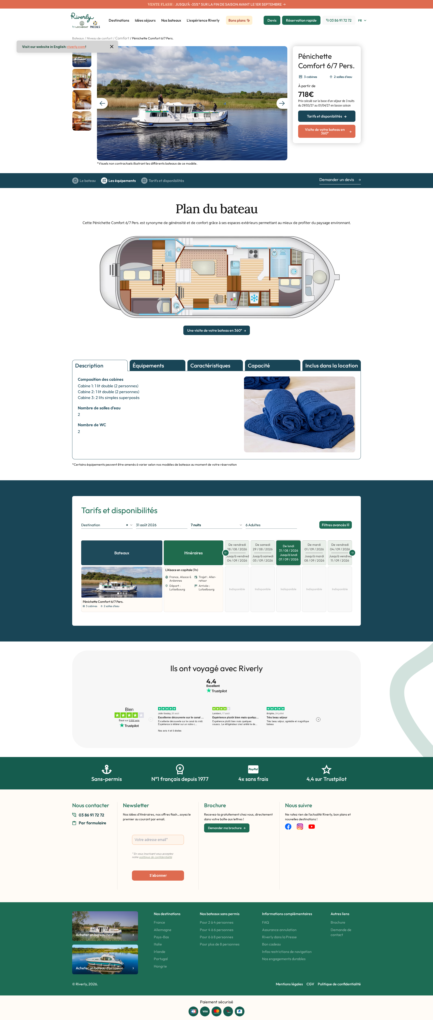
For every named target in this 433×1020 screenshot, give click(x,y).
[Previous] (86, 582)
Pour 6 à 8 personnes (216, 937)
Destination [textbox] (104, 525)
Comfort (122, 38)
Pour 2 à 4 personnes (216, 922)
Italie (158, 944)
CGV (310, 984)
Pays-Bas (161, 937)
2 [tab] (121, 593)
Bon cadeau (271, 944)
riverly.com (76, 47)
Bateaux (78, 38)
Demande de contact (341, 932)
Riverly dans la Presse (279, 937)
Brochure (338, 922)
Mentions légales (289, 984)
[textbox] (216, 525)
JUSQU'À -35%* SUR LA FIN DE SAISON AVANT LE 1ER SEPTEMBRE (228, 4)
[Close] (112, 46)
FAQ (265, 922)
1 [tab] (118, 593)
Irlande (159, 951)
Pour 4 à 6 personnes (216, 929)
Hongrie (160, 966)
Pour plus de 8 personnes (220, 944)
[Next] (155, 582)
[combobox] (107, 525)
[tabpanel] (121, 582)
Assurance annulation (279, 929)
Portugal (161, 959)
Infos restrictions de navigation (287, 951)
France (159, 922)
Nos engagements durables (284, 959)
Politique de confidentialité (339, 984)
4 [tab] (126, 593)
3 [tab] (123, 593)
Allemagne (162, 929)
